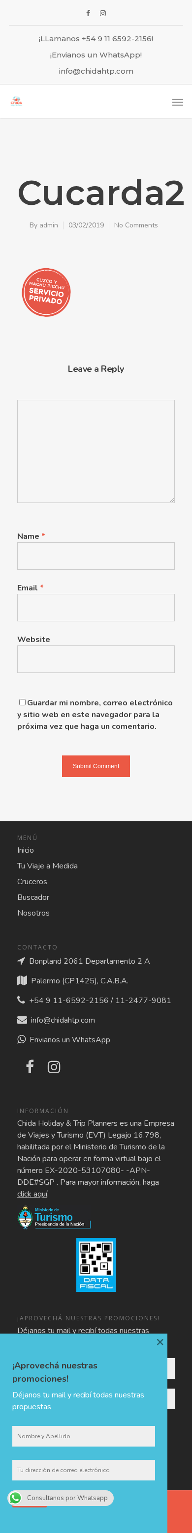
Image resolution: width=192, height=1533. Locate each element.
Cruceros (32, 881)
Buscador (33, 897)
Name (31, 536)
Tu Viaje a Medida (47, 866)
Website (33, 639)
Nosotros (33, 913)
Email (30, 588)
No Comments (136, 225)
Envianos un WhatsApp (68, 1039)
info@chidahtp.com (96, 71)
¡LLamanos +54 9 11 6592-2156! (96, 38)
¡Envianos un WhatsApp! (96, 54)
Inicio (25, 850)
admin (48, 225)
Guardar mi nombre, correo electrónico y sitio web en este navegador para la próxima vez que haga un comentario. (95, 714)
